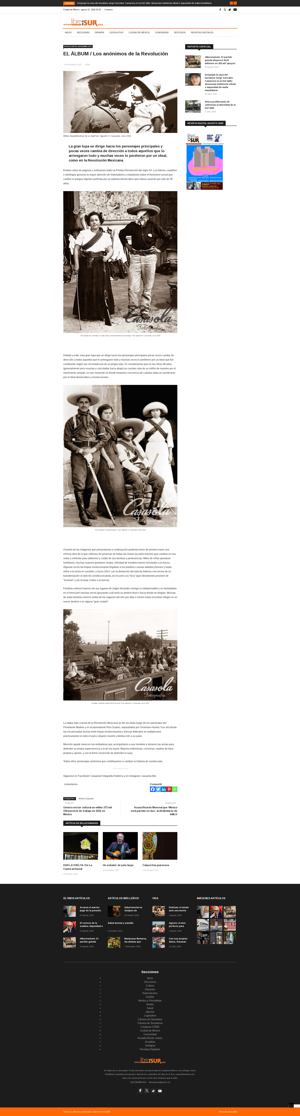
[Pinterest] (169, 789)
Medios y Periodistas (150, 1000)
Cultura (150, 985)
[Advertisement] (208, 218)
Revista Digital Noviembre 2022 (78, 46)
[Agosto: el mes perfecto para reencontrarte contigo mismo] (159, 927)
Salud (150, 1008)
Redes (150, 1004)
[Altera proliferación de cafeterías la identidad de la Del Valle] (193, 107)
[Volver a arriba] (291, 1105)
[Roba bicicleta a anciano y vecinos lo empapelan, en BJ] (216, 930)
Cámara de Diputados (150, 1019)
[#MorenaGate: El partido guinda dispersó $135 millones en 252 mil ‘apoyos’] (193, 62)
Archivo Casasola (85, 799)
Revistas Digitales (202, 32)
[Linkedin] (163, 789)
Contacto (109, 9)
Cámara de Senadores (150, 1023)
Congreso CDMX (150, 1027)
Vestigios (180, 32)
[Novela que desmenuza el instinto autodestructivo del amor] (216, 943)
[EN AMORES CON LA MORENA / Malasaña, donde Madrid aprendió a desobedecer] (203, 943)
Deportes (150, 989)
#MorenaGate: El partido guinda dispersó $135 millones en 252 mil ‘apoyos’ (220, 60)
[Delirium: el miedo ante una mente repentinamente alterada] (159, 912)
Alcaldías (150, 1041)
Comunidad (162, 32)
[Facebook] (152, 789)
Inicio (68, 32)
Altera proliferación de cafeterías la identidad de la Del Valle (220, 104)
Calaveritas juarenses (155, 865)
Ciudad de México (139, 32)
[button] (231, 3)
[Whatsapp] (174, 789)
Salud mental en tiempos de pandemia (133, 910)
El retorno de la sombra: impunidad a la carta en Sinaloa (91, 926)
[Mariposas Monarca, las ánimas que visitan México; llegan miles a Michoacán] (115, 943)
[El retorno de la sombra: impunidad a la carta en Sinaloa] (70, 927)
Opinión (99, 32)
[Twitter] (158, 789)
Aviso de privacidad (228, 1112)
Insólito (150, 997)
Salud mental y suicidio (120, 923)
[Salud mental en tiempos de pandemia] (115, 912)
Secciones (83, 32)
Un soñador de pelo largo (118, 865)
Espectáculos (150, 993)
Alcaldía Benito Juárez (150, 1038)
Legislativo (116, 32)
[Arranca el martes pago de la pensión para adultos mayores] (70, 912)
